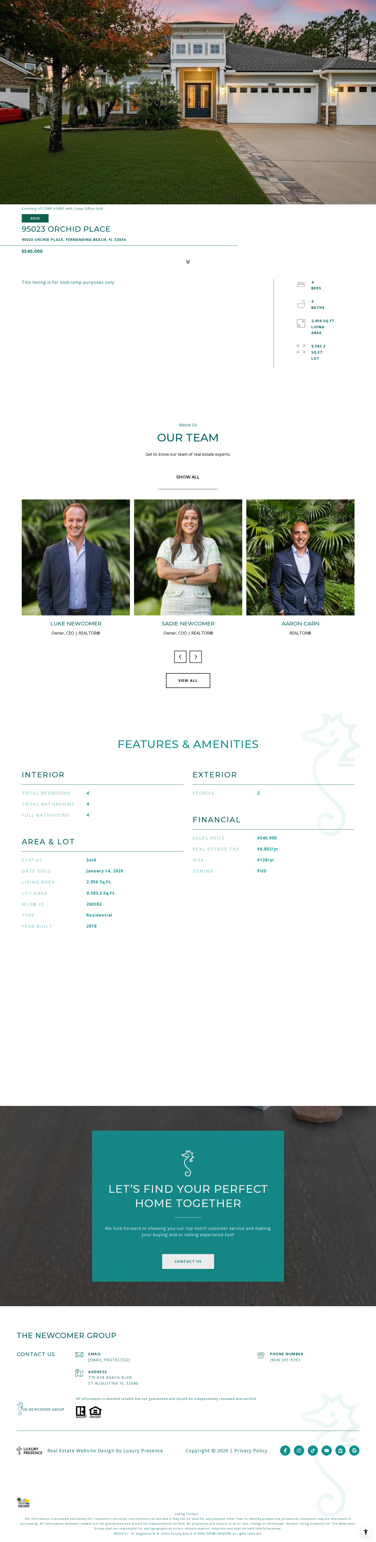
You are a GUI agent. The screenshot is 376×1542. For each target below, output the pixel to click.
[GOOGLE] (354, 1450)
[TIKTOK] (313, 1450)
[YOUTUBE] (327, 1450)
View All (188, 680)
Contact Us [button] (188, 1261)
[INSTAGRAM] (299, 1450)
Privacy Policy (251, 1450)
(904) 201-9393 (285, 1359)
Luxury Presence (143, 1450)
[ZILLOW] (340, 1450)
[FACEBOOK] (285, 1450)
